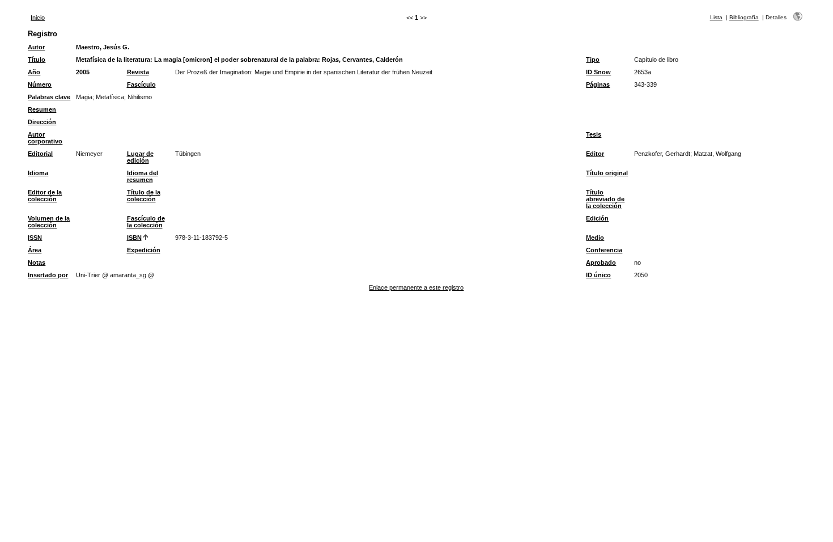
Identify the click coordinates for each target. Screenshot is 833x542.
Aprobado (601, 262)
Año (34, 72)
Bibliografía (744, 17)
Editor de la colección (45, 195)
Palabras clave (49, 97)
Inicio (38, 17)
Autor (36, 47)
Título (36, 59)
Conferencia (604, 250)
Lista (716, 17)
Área (34, 250)
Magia (84, 97)
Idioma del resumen (142, 176)
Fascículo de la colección (146, 221)
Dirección (42, 121)
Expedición (143, 250)
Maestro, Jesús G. (102, 47)
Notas (36, 262)
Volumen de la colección (49, 221)
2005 (83, 72)
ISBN (134, 237)
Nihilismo (140, 97)
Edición (597, 218)
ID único (598, 275)
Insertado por (48, 275)
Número (40, 84)
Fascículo (141, 84)
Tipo (593, 59)
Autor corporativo (45, 138)
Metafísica (110, 97)
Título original (607, 173)
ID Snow (598, 72)
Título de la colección (143, 195)
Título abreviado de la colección (605, 199)
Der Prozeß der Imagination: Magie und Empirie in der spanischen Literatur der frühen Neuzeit (303, 72)
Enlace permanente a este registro (416, 287)
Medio (595, 237)
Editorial (40, 153)
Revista (138, 72)
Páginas (598, 84)
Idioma (38, 173)
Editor (595, 153)
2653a (642, 72)
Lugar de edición (140, 157)
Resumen (42, 109)
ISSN (35, 237)
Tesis (593, 134)
